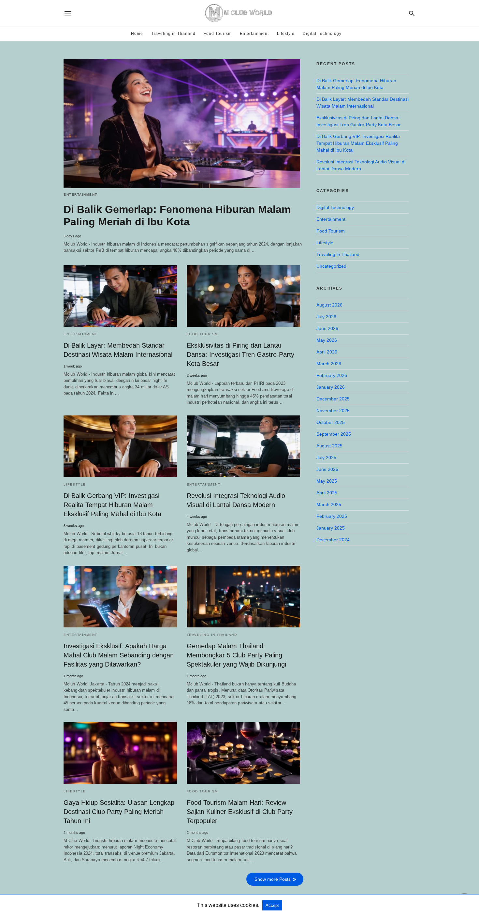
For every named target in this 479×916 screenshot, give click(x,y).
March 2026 (328, 363)
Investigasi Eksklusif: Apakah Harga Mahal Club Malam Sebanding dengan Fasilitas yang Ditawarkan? (119, 655)
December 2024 (333, 539)
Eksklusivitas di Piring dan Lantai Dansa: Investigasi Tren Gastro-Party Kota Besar (240, 354)
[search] (411, 13)
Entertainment (254, 33)
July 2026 (326, 316)
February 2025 (331, 516)
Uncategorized (331, 266)
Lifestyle (286, 33)
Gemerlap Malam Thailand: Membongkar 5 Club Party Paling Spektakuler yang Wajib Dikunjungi (236, 655)
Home (137, 33)
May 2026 (326, 340)
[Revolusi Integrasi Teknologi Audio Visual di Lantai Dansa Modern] (243, 446)
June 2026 (327, 328)
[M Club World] (239, 13)
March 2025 (328, 504)
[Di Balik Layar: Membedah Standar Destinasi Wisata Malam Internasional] (120, 296)
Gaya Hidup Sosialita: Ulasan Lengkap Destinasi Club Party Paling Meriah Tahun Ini (119, 811)
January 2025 (330, 528)
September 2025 (333, 434)
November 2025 (333, 410)
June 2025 (327, 469)
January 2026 (330, 387)
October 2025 (330, 422)
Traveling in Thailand (173, 33)
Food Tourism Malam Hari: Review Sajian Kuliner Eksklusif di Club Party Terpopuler (240, 811)
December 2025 (333, 398)
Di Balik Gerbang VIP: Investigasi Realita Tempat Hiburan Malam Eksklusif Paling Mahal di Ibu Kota (112, 505)
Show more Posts (272, 879)
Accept (272, 905)
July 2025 (326, 457)
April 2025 (326, 492)
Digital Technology (322, 33)
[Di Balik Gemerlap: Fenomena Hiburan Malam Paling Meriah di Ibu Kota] (182, 123)
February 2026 (331, 375)
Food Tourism (218, 33)
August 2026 (329, 305)
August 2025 (329, 445)
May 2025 (326, 481)
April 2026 (326, 351)
